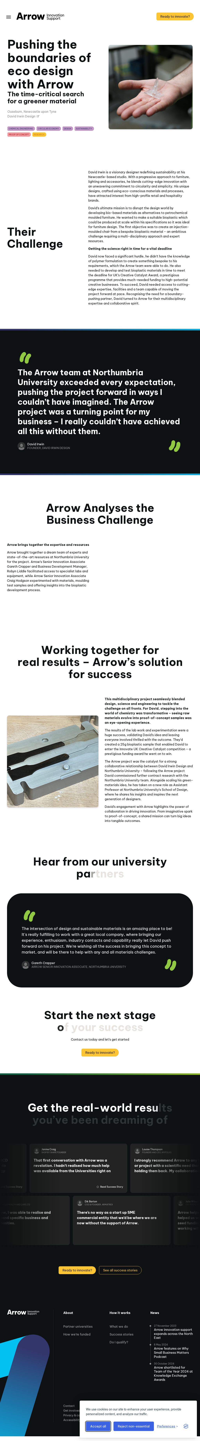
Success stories (121, 1334)
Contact (69, 1406)
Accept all (98, 1426)
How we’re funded (76, 1334)
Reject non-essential (134, 1426)
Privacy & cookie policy (79, 1415)
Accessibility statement (79, 1420)
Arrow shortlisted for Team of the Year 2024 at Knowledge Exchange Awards (173, 1374)
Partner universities (78, 1326)
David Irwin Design (21, 116)
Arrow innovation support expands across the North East (173, 1334)
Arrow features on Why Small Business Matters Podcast (171, 1352)
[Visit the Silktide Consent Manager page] (186, 1426)
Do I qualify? (119, 1342)
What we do (119, 1326)
